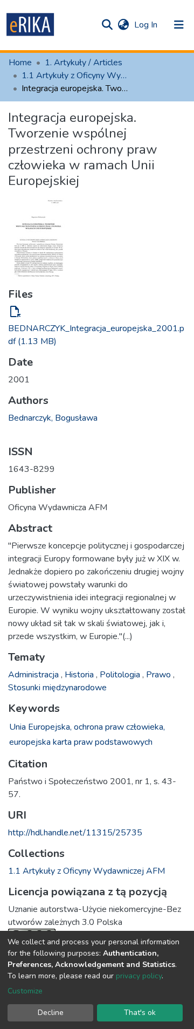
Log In (147, 25)
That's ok (140, 1012)
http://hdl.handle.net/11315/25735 (75, 833)
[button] (123, 24)
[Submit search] (107, 25)
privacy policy (139, 976)
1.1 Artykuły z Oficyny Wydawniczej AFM (75, 75)
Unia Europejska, (40, 727)
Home (20, 62)
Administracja (34, 675)
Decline (51, 1012)
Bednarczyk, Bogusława (53, 418)
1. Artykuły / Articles (83, 62)
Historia (80, 675)
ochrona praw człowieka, (119, 727)
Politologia (121, 675)
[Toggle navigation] (179, 25)
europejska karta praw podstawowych (81, 742)
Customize (25, 991)
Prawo (159, 675)
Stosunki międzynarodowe (57, 688)
